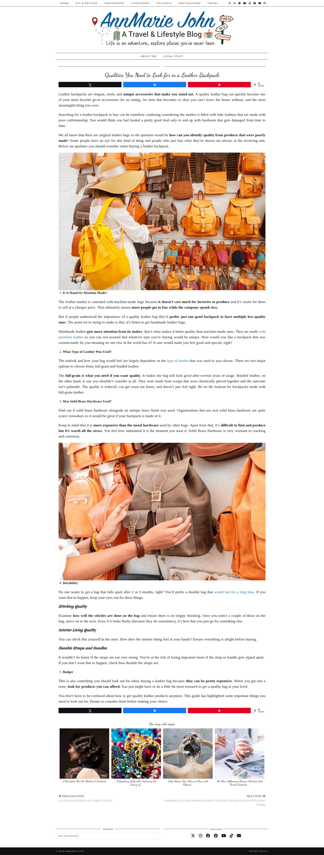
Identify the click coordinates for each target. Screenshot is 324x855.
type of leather (178, 361)
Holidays (164, 3)
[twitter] (193, 836)
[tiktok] (231, 836)
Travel (213, 3)
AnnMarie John (74, 851)
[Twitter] (229, 3)
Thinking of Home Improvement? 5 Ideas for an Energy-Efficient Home (214, 800)
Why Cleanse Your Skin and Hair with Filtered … (188, 782)
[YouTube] (244, 3)
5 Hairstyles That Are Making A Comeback (84, 781)
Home (64, 3)
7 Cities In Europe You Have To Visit (86, 798)
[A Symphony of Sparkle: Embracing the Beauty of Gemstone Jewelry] (136, 753)
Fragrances (114, 3)
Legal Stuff (173, 56)
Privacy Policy (258, 851)
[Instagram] (235, 3)
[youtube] (223, 836)
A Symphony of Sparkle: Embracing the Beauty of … (136, 782)
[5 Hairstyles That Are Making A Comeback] (84, 753)
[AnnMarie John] (162, 25)
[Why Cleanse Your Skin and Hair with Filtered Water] (188, 753)
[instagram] (200, 836)
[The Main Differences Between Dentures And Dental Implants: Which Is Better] (239, 753)
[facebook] (208, 836)
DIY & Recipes (86, 3)
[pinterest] (216, 836)
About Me (149, 56)
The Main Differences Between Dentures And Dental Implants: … (239, 782)
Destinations (190, 3)
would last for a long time (234, 592)
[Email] (260, 3)
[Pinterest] (239, 3)
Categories (140, 3)
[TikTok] (250, 3)
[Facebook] (254, 3)
